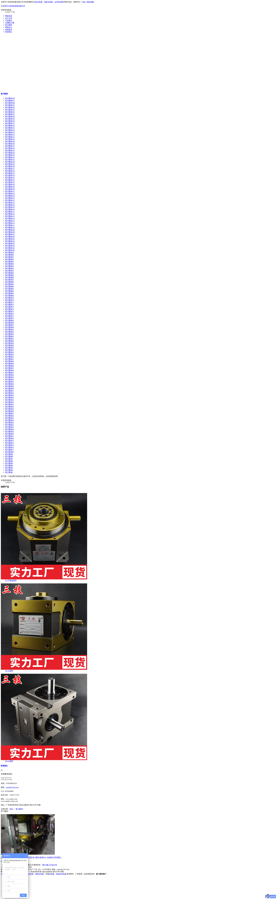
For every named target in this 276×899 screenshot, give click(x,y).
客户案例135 (10, 173)
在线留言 (8, 29)
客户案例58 (9, 345)
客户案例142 (10, 157)
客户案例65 (9, 329)
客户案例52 (9, 357)
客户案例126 (10, 193)
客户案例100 (10, 250)
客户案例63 (9, 334)
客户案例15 (9, 440)
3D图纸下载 (9, 23)
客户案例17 (9, 436)
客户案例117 (10, 212)
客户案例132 (10, 180)
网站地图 (90, 2)
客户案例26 (9, 416)
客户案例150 (10, 139)
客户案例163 (10, 110)
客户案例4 (9, 465)
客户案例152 (10, 134)
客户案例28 (9, 411)
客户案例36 (9, 393)
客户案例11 (9, 450)
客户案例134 (10, 175)
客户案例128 (10, 189)
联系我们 (8, 32)
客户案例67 (9, 325)
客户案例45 (9, 372)
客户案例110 (10, 227)
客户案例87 (9, 280)
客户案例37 (9, 391)
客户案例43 (9, 377)
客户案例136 (10, 171)
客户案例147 (10, 146)
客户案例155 (10, 128)
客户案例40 (9, 384)
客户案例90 (9, 273)
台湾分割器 (58, 2)
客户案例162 (10, 112)
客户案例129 (10, 187)
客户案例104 (10, 241)
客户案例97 (9, 257)
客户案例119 (10, 207)
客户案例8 (9, 456)
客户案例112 (10, 223)
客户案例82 (9, 291)
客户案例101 (10, 248)
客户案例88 (9, 277)
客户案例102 (10, 246)
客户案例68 (9, 323)
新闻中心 (8, 27)
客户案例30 (9, 406)
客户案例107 (10, 234)
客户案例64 (9, 332)
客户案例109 (10, 230)
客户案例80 (9, 295)
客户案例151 (10, 137)
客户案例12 (9, 447)
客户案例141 (10, 159)
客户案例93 (9, 266)
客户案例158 (10, 121)
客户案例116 (10, 214)
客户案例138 (10, 166)
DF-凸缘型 (9, 671)
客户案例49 (9, 363)
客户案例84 (9, 286)
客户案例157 (10, 123)
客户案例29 (9, 409)
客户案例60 (9, 341)
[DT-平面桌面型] (44, 579)
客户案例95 (9, 261)
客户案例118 (10, 209)
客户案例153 (10, 132)
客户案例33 (9, 400)
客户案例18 (9, 434)
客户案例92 (9, 268)
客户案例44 (9, 375)
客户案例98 (9, 255)
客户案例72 (9, 314)
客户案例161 (10, 114)
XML (84, 2)
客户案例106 (10, 236)
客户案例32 (9, 402)
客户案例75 (9, 307)
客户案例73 (9, 311)
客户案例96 (9, 259)
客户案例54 (9, 352)
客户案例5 (9, 463)
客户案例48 (9, 366)
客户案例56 (9, 348)
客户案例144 (10, 153)
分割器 (51, 874)
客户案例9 (9, 454)
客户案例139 (10, 164)
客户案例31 (9, 404)
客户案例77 (9, 302)
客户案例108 (10, 232)
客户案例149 (10, 141)
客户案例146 (10, 148)
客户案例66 (9, 327)
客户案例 (8, 25)
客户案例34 (9, 397)
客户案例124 (10, 196)
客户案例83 (9, 289)
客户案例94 (9, 264)
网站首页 (8, 16)
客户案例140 (10, 162)
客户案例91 (9, 270)
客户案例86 (9, 282)
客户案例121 (10, 202)
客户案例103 (10, 243)
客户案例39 (9, 386)
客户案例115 (10, 216)
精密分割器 (39, 874)
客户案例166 (10, 103)
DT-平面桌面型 (11, 580)
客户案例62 (9, 336)
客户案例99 (9, 252)
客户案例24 (9, 420)
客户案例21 (9, 427)
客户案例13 (9, 445)
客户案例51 (9, 359)
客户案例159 (10, 119)
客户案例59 (9, 343)
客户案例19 (9, 431)
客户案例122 (10, 200)
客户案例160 (10, 116)
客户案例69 (9, 320)
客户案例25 (9, 418)
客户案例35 (9, 395)
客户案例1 (9, 472)
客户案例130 (10, 184)
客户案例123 (10, 198)
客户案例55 (9, 350)
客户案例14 (9, 443)
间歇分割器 (48, 2)
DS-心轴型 (9, 761)
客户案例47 (9, 368)
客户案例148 (10, 144)
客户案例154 (10, 130)
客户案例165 (10, 105)
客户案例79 (9, 298)
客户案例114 (10, 218)
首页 (11, 809)
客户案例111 (10, 225)
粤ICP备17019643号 (49, 865)
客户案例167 (10, 100)
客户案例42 (9, 379)
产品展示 (8, 20)
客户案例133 (10, 178)
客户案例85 (9, 284)
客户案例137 (10, 168)
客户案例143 (10, 155)
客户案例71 (9, 316)
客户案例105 (10, 239)
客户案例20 (9, 429)
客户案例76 (9, 304)
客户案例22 (9, 425)
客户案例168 (10, 98)
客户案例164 (10, 107)
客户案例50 (9, 361)
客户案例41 (9, 382)
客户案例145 (10, 150)
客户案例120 (10, 205)
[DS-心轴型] (44, 759)
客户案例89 (9, 275)
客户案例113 (10, 221)
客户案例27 (9, 413)
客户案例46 (9, 370)
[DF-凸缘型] (44, 669)
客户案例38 (9, 388)
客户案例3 (9, 468)
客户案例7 (9, 459)
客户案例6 (9, 461)
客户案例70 (9, 318)
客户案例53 (9, 354)
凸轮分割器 (38, 2)
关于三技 (8, 18)
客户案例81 (9, 293)
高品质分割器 (61, 874)
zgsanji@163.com (12, 787)
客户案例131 (10, 182)
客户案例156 (10, 125)
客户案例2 (9, 470)
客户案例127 (10, 191)
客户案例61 (9, 338)
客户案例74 (9, 309)
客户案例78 (9, 300)
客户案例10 (9, 452)
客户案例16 (9, 438)
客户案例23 (9, 422)
